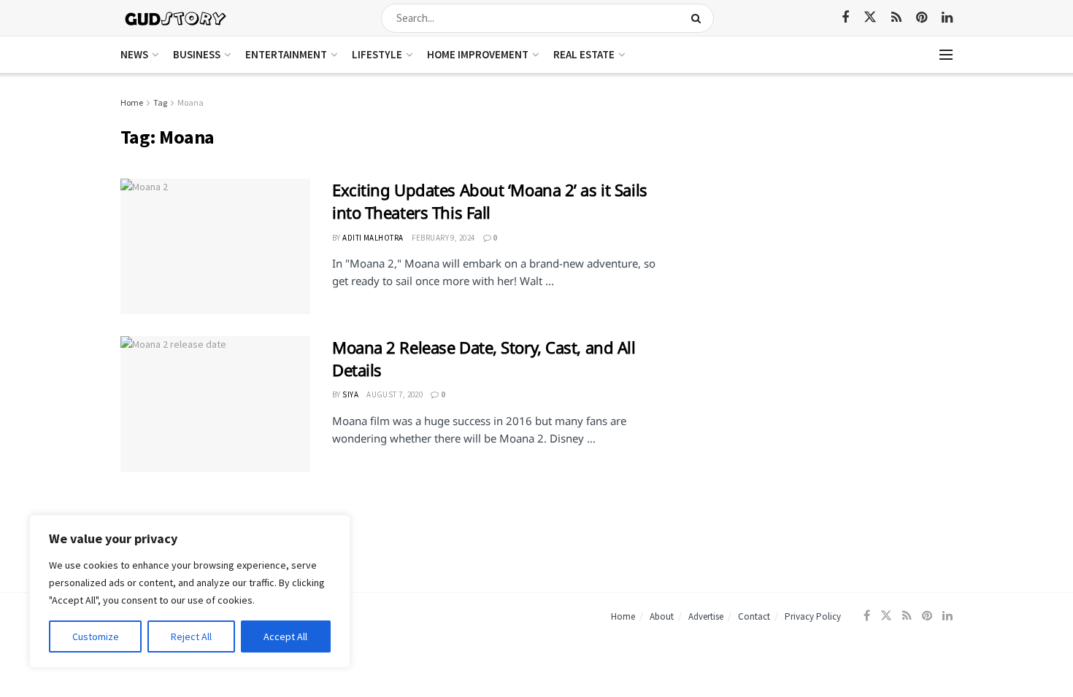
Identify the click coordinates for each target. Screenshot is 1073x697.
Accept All (285, 636)
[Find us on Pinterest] (921, 17)
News (134, 54)
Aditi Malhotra (372, 238)
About (662, 616)
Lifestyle (377, 54)
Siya (350, 394)
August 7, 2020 (394, 394)
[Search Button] (699, 18)
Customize (95, 636)
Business (196, 54)
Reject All (191, 636)
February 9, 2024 (443, 238)
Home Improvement (477, 54)
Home (131, 102)
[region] (189, 591)
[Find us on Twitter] (870, 17)
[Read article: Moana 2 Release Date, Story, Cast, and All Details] (215, 404)
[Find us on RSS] (896, 17)
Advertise (705, 616)
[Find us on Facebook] (845, 17)
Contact (754, 616)
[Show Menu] (946, 55)
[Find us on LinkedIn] (947, 17)
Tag (160, 102)
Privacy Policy (813, 616)
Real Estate (584, 54)
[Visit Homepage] (176, 17)
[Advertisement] (827, 198)
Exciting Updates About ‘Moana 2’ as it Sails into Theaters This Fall (489, 201)
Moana (190, 102)
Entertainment (286, 54)
